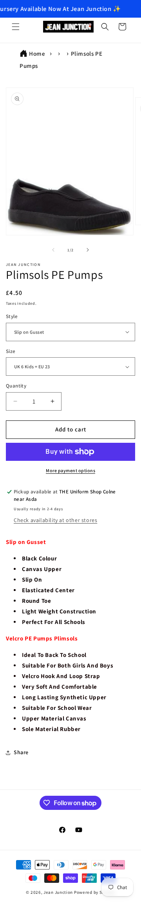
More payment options (70, 470)
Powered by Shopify (94, 892)
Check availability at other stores (55, 520)
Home (37, 53)
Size (11, 351)
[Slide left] (53, 249)
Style (12, 316)
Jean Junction (58, 892)
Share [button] (21, 752)
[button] (15, 26)
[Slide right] (87, 249)
